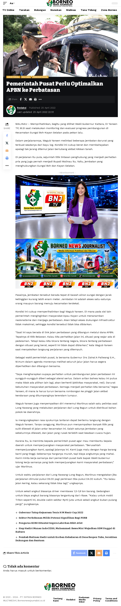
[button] (6, 3)
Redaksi (21, 107)
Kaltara (26, 77)
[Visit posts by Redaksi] (11, 110)
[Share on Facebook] (20, 99)
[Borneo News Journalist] (60, 3)
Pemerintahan (40, 77)
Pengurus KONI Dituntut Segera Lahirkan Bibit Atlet (51, 523)
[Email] (30, 99)
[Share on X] (25, 99)
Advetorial (13, 77)
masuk (22, 570)
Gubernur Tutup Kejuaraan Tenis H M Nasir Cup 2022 (51, 512)
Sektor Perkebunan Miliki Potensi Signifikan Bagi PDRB (53, 517)
